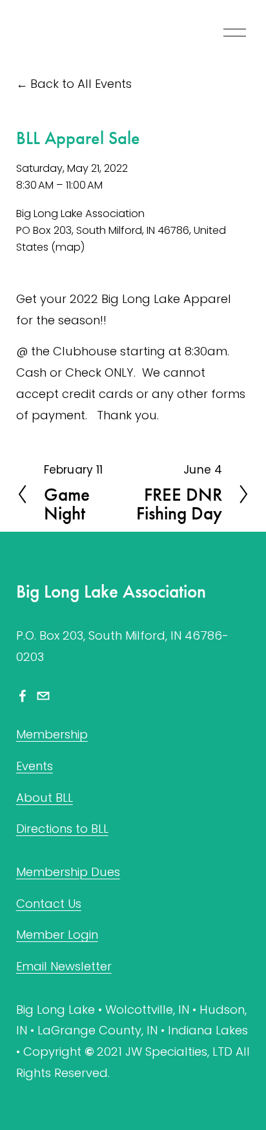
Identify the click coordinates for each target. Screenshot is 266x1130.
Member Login (57, 934)
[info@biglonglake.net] (43, 695)
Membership (52, 734)
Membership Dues (68, 872)
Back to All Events (81, 84)
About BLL (44, 798)
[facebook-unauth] (22, 695)
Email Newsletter (64, 966)
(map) (68, 247)
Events (34, 766)
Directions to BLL (62, 829)
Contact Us (48, 903)
